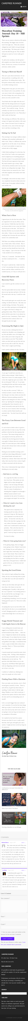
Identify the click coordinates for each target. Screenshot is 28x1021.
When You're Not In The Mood (10, 808)
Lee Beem (17, 28)
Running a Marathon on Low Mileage (11, 827)
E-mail (3, 924)
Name (3, 916)
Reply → (24, 842)
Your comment (5, 898)
